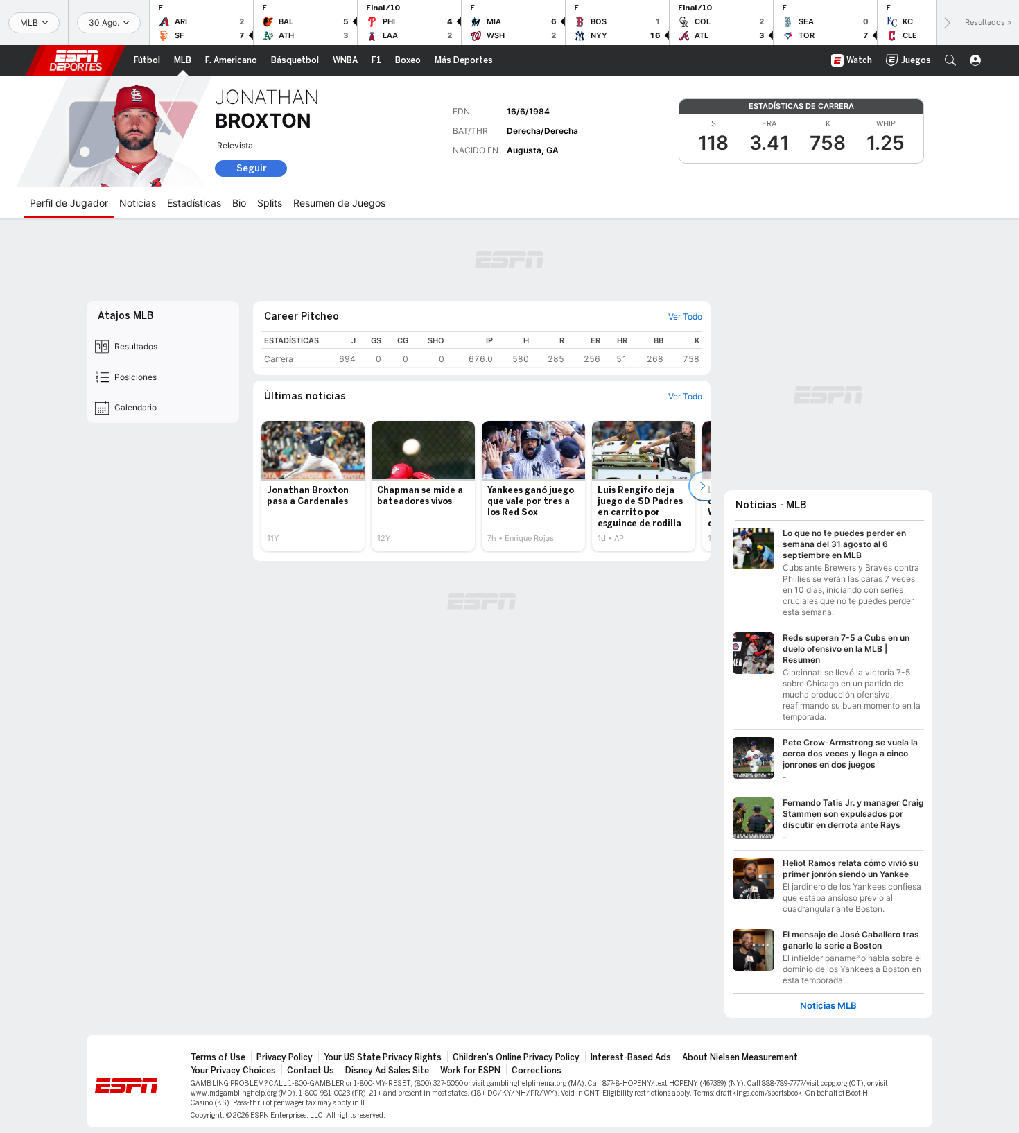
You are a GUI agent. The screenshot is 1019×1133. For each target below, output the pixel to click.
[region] (512, 349)
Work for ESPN (470, 1070)
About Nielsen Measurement (740, 1057)
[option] (313, 486)
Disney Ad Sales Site (387, 1070)
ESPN (75, 60)
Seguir (251, 168)
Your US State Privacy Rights (383, 1057)
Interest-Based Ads (631, 1057)
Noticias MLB (828, 1006)
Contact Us (310, 1070)
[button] (950, 60)
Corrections (536, 1070)
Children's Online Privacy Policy (516, 1057)
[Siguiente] (946, 22)
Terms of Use (218, 1057)
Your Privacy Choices (233, 1070)
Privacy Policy (284, 1057)
